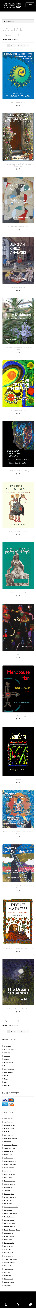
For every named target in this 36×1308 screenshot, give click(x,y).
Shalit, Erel (7, 1249)
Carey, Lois (7, 1141)
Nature (6, 1075)
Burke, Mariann (8, 1132)
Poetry (6, 1082)
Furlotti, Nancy (8, 1158)
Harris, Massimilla (9, 1174)
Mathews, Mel (8, 1210)
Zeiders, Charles (9, 1282)
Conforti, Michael (9, 1148)
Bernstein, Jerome (9, 1125)
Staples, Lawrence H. (10, 1262)
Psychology (7, 1085)
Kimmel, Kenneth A (10, 1197)
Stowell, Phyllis (9, 1266)
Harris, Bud (7, 1171)
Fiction (6, 1066)
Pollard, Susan (8, 1233)
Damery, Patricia (9, 1151)
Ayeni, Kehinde (8, 1122)
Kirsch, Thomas (9, 1200)
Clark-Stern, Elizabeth (10, 1145)
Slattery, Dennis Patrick (11, 1259)
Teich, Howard (8, 1269)
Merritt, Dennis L (9, 1217)
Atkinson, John (8, 1119)
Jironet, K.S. (8, 1190)
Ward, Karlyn (8, 1272)
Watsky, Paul (8, 1275)
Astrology (7, 1053)
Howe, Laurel (8, 1187)
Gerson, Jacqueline (10, 1164)
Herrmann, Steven (9, 1184)
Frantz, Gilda (8, 1155)
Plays (6, 1079)
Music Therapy (8, 1072)
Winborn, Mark (8, 1279)
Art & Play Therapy (10, 1049)
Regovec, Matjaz (9, 1243)
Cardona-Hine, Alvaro (10, 1138)
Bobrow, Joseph (9, 1128)
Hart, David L (8, 1177)
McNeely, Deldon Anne (10, 1213)
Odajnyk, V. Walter (9, 1226)
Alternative (7, 1046)
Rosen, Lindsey (8, 1246)
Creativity (7, 1056)
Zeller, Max (7, 1285)
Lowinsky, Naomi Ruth (11, 1207)
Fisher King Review (9, 1069)
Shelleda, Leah (8, 1253)
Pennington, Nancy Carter (12, 1230)
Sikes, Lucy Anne (9, 1256)
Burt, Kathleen (8, 1135)
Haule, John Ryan (9, 1181)
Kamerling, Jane (9, 1194)
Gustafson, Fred (9, 1168)
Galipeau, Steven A (10, 1161)
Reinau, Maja (8, 1240)
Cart (27, 1303)
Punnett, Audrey (9, 1236)
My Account (6, 1304)
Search (18, 1304)
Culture (6, 1059)
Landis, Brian (8, 1204)
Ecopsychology (8, 1062)
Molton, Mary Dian (9, 1223)
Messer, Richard (9, 1220)
